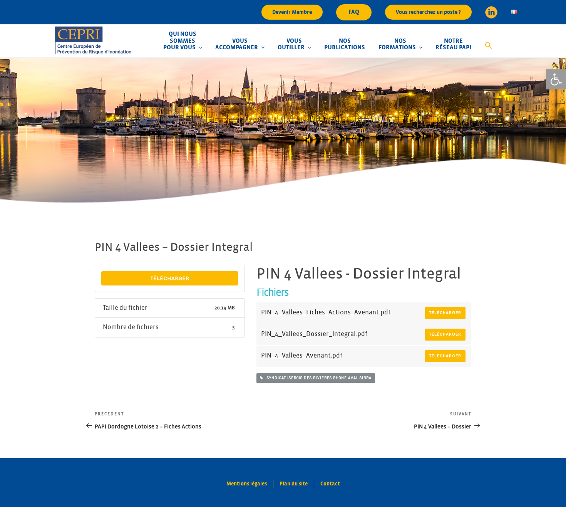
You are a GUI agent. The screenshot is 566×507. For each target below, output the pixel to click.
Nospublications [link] (344, 44)
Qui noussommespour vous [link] (179, 40)
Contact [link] (330, 484)
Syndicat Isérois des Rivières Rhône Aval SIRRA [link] (317, 378)
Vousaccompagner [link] (236, 44)
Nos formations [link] (397, 44)
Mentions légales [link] (246, 484)
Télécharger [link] (170, 278)
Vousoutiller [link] (291, 44)
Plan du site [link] (294, 484)
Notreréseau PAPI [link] (453, 44)
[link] (556, 79)
